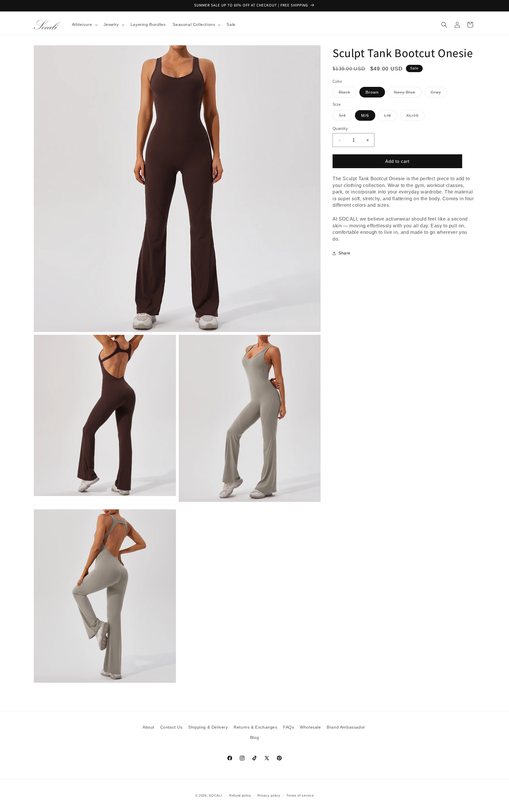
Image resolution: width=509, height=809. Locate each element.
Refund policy (240, 795)
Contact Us (171, 727)
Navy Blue (408, 94)
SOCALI (215, 795)
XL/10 (415, 117)
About (148, 727)
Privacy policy (268, 795)
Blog (254, 737)
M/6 (365, 115)
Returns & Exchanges (255, 727)
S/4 (345, 117)
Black (347, 94)
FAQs (288, 727)
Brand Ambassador (346, 727)
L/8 (390, 117)
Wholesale (310, 727)
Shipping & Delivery (208, 727)
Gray (439, 94)
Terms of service (300, 795)
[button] (84, 24)
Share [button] (344, 253)
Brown (372, 92)
